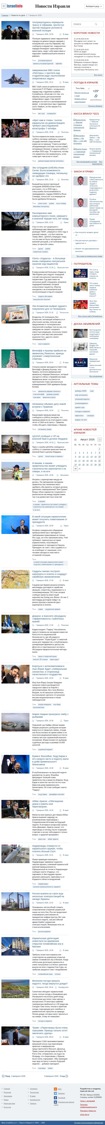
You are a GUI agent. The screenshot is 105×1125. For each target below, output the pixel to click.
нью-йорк (56, 704)
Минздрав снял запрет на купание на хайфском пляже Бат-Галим (86, 43)
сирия (40, 609)
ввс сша (41, 113)
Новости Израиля (52, 6)
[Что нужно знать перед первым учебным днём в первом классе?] (81, 289)
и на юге (36, 510)
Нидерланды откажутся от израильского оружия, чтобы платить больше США (47, 849)
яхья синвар (61, 203)
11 (84, 457)
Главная (7, 1089)
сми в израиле (43, 344)
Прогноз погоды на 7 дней (81, 94)
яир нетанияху (81, 395)
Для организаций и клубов (86, 162)
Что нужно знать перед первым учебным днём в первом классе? (95, 289)
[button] (11, 6)
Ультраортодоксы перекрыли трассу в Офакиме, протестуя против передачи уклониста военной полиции (48, 26)
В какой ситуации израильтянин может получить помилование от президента (49, 519)
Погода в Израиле (95, 106)
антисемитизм (38, 707)
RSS (59, 1089)
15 (99, 457)
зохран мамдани (44, 704)
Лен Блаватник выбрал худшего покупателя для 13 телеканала (49, 307)
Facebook (61, 1098)
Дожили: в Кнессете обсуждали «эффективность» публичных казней (49, 619)
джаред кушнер (53, 394)
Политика (65, 132)
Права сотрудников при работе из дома (95, 222)
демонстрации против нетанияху (51, 161)
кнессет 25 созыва (40, 659)
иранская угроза (49, 397)
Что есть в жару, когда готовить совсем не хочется (94, 274)
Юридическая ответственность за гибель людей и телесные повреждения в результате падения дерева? (96, 185)
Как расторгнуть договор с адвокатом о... (86, 242)
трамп (50, 1068)
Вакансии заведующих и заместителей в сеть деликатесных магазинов (95, 365)
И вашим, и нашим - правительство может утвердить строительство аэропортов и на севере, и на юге (49, 467)
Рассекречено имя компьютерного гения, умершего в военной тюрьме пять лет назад (50, 216)
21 (95, 461)
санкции (90, 416)
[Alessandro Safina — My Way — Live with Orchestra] (81, 140)
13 (92, 457)
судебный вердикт (45, 749)
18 (83, 461)
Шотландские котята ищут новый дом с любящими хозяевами (95, 334)
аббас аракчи (53, 839)
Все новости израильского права (89, 256)
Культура (7, 1107)
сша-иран (36, 397)
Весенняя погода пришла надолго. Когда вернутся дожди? (50, 982)
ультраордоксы (81, 403)
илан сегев (42, 203)
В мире (65, 34)
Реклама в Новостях (88, 1111)
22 (99, 461)
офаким (59, 64)
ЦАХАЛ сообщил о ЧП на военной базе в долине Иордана (49, 437)
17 (79, 461)
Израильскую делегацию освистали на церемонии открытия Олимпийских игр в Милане (47, 942)
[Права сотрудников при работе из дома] (81, 222)
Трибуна (33, 1103)
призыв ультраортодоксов (43, 64)
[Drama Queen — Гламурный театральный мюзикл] (81, 153)
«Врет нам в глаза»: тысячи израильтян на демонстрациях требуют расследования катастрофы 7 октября (48, 124)
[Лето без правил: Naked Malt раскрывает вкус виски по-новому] (81, 306)
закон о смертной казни (47, 656)
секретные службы (40, 252)
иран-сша (41, 839)
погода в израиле (45, 1021)
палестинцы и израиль (54, 456)
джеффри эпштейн (56, 794)
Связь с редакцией (87, 1101)
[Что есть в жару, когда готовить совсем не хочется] (81, 274)
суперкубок (51, 113)
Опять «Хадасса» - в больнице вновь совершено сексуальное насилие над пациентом (48, 261)
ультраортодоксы (45, 60)
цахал (40, 249)
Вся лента (98, 75)
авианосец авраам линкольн (49, 391)
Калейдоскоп (63, 987)
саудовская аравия (52, 609)
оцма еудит (54, 659)
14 (95, 457)
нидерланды (43, 884)
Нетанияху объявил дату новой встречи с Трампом (49, 405)
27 (92, 465)
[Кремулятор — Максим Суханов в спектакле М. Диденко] (81, 125)
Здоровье (33, 1089)
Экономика (64, 475)
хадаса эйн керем (45, 296)
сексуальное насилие (41, 299)
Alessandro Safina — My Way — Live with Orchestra (95, 139)
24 (79, 465)
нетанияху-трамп (44, 429)
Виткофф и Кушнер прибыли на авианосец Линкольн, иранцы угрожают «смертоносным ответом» (49, 354)
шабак (51, 203)
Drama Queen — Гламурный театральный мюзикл (95, 152)
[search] (96, 24)
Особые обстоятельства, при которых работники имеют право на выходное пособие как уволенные (96, 206)
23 (76, 465)
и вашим (41, 501)
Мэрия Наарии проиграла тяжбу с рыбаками (50, 715)
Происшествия (63, 268)
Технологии (64, 313)
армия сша (79, 407)
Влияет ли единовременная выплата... (87, 250)
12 (87, 457)
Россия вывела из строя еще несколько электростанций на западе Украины (48, 896)
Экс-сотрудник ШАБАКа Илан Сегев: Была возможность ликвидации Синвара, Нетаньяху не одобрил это (49, 171)
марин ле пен (81, 420)
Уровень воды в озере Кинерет (80, 100)
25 (83, 465)
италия (57, 974)
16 (76, 461)
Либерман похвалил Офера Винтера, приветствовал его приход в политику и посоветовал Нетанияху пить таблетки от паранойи (86, 67)
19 (87, 461)
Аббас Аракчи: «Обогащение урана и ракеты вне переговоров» (47, 804)
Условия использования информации (88, 1123)
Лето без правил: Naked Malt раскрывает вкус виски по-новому (95, 306)
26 (87, 465)
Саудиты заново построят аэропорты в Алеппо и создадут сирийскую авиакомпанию (49, 574)
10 (79, 457)
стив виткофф (38, 394)
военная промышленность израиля (46, 887)
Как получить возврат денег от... (86, 233)
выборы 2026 (80, 391)
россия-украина (44, 931)
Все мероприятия (97, 163)
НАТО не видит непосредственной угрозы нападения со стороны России (87, 54)
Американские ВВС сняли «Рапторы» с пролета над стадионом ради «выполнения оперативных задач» (48, 74)
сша (91, 391)
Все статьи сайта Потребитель (90, 316)
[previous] (75, 440)
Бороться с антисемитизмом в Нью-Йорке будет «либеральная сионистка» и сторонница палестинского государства (49, 670)
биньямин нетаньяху (41, 206)
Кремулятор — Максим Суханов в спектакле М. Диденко (95, 124)
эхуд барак (42, 794)
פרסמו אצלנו (84, 1115)
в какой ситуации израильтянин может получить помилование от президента (48, 563)
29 (99, 465)
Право (66, 222)
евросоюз (79, 416)
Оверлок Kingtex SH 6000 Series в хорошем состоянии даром (95, 348)
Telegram (61, 1093)
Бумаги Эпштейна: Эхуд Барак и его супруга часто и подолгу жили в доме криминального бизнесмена (50, 760)
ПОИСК (77, 24)
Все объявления (96, 376)
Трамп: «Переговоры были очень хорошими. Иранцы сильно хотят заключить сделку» (50, 1030)
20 (92, 461)
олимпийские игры (45, 974)
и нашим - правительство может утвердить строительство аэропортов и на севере (50, 505)
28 (95, 465)
